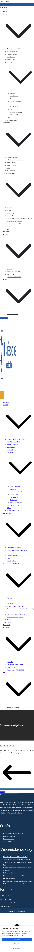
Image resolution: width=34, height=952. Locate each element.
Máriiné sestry (10, 213)
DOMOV (5, 12)
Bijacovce (12, 98)
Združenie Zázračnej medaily (14, 223)
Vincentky (9, 207)
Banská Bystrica (14, 96)
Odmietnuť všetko (17, 948)
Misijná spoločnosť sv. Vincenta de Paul (15, 857)
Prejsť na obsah (4, 1)
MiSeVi (8, 229)
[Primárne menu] (2, 393)
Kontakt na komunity (12, 314)
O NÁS (5, 405)
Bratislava (12, 93)
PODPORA (4, 318)
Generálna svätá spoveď (13, 157)
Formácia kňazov (11, 162)
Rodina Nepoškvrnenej (10, 873)
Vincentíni (22, 911)
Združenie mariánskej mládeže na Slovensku (16, 859)
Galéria (8, 117)
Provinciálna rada (11, 59)
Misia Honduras (11, 170)
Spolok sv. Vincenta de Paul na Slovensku (16, 876)
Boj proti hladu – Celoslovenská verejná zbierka (17, 881)
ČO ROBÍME (7, 513)
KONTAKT (6, 672)
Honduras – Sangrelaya (16, 112)
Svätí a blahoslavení (12, 120)
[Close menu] (2, 397)
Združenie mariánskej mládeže (14, 221)
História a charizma (12, 54)
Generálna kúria (11, 57)
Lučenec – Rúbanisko (15, 101)
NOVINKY (6, 232)
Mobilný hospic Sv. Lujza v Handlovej (15, 884)
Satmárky (9, 210)
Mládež (8, 168)
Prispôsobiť (17, 944)
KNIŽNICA (6, 627)
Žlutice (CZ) (13, 109)
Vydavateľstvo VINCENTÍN (14, 277)
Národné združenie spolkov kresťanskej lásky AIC (20, 218)
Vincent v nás (10, 274)
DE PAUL (9, 226)
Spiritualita (9, 269)
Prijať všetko (17, 939)
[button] (18, 46)
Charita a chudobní (11, 165)
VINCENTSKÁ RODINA (11, 564)
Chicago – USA (14, 114)
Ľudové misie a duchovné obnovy (15, 160)
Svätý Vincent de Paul (12, 51)
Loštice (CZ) (13, 104)
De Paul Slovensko (9, 878)
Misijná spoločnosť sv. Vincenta (15, 49)
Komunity (10, 452)
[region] (17, 939)
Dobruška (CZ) (14, 106)
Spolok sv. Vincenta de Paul (14, 215)
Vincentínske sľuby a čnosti (14, 271)
